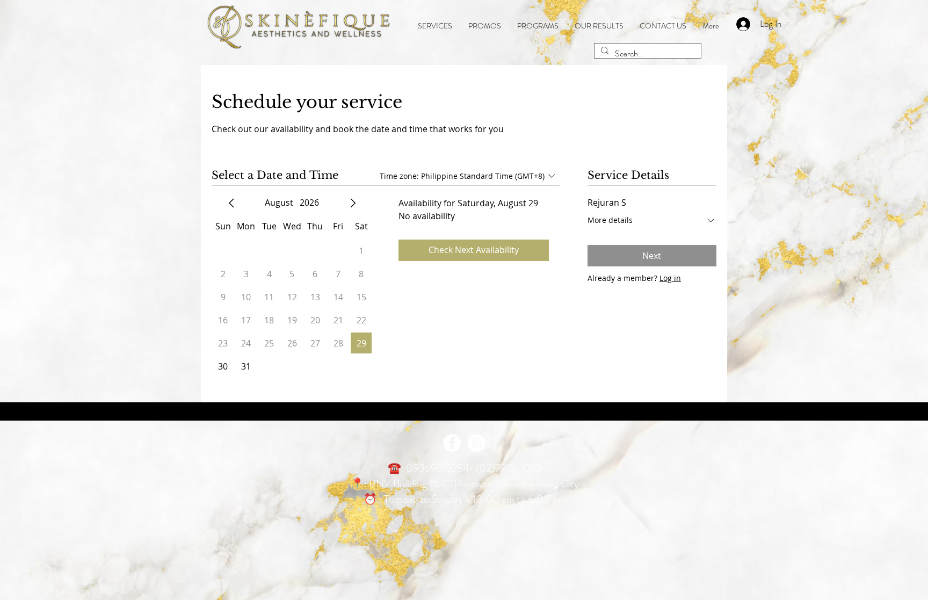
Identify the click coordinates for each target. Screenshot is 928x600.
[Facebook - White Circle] (452, 443)
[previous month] (231, 203)
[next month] (352, 203)
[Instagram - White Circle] (476, 443)
